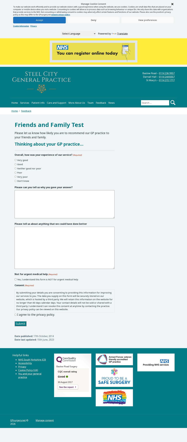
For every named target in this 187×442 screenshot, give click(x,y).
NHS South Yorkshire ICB (32, 359)
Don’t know (23, 180)
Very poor (22, 176)
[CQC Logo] (66, 362)
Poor (19, 172)
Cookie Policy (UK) (28, 370)
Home (14, 102)
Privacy (33, 26)
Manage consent (45, 420)
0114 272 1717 (167, 80)
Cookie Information (21, 26)
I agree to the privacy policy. (36, 315)
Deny (93, 20)
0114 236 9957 (167, 73)
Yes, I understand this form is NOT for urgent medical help (47, 279)
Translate (122, 33)
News (111, 102)
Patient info (38, 102)
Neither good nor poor (29, 168)
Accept (39, 20)
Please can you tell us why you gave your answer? (44, 187)
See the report (66, 387)
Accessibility (25, 363)
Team (90, 102)
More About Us (77, 102)
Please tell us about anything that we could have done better (51, 223)
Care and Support (56, 102)
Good (20, 164)
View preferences (147, 20)
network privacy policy (60, 15)
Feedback (101, 102)
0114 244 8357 (167, 76)
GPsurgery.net (18, 420)
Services (24, 102)
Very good (22, 160)
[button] (172, 3)
